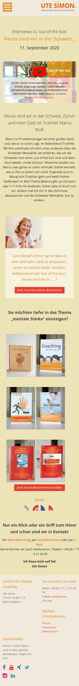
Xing (52, 508)
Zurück (39, 500)
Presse (46, 623)
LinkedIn (43, 508)
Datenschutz (50, 631)
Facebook (27, 508)
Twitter (35, 508)
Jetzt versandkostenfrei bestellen (39, 487)
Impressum (49, 627)
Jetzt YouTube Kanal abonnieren (39, 290)
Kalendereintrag (19, 540)
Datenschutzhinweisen (39, 97)
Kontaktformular (48, 540)
